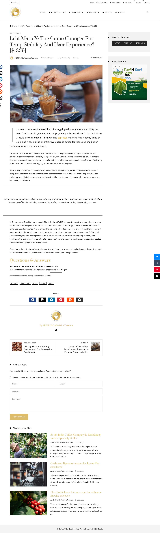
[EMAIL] (79, 300)
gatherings (25, 283)
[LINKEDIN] (51, 300)
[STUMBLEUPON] (70, 300)
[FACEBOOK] (32, 300)
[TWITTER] (42, 300)
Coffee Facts (15, 33)
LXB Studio (98, 529)
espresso (62, 137)
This (51, 283)
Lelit (35, 283)
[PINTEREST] (60, 300)
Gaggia (14, 283)
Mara (43, 283)
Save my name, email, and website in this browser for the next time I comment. (46, 377)
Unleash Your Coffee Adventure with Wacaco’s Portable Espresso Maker (76, 347)
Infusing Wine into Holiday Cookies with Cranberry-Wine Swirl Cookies (38, 347)
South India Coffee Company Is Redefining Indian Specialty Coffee (75, 436)
